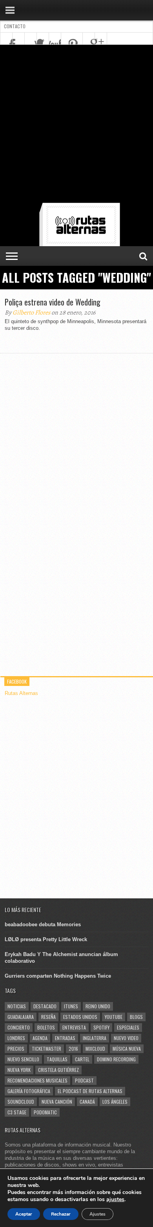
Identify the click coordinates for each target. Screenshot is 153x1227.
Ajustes (97, 1214)
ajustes (115, 1199)
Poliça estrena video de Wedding (52, 302)
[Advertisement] (76, 125)
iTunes (71, 1006)
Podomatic (45, 1112)
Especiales (128, 1027)
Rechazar (61, 1214)
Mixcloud (95, 1048)
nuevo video (126, 1038)
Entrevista (74, 1027)
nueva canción (57, 1101)
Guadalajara (20, 1016)
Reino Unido (98, 1006)
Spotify (101, 1027)
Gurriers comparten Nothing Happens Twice (58, 976)
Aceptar (23, 1214)
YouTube (113, 1016)
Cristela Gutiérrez (58, 1069)
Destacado (44, 1006)
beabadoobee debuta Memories (43, 924)
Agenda (40, 1038)
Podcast (84, 1080)
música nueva (127, 1048)
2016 (73, 1048)
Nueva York (19, 1069)
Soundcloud (20, 1101)
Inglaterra (94, 1038)
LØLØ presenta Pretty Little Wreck (46, 939)
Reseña (48, 1016)
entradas (65, 1038)
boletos (46, 1027)
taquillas (57, 1059)
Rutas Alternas (21, 693)
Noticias (16, 1006)
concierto (18, 1027)
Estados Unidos (80, 1016)
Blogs (136, 1016)
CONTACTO (15, 26)
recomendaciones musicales (37, 1080)
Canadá (87, 1101)
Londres (16, 1038)
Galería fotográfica (28, 1091)
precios (15, 1048)
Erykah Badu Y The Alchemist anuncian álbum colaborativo (61, 957)
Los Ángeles (115, 1101)
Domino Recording (116, 1059)
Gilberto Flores (31, 312)
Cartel (82, 1059)
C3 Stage (16, 1112)
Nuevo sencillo (23, 1059)
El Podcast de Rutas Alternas (90, 1091)
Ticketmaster (46, 1048)
